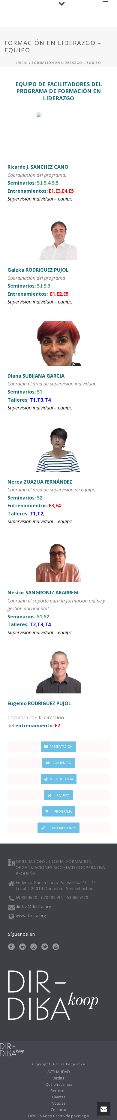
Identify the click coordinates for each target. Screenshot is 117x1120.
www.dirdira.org (31, 915)
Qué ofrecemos (58, 1084)
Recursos (58, 1090)
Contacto (58, 1109)
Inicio (22, 63)
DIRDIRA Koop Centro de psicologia (58, 1116)
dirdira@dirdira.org (33, 906)
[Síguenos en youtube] (55, 947)
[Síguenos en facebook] (11, 947)
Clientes (58, 1097)
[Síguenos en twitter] (44, 947)
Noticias (58, 1103)
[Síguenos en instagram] (33, 947)
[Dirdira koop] (12, 1049)
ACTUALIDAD (58, 1072)
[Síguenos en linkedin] (22, 947)
